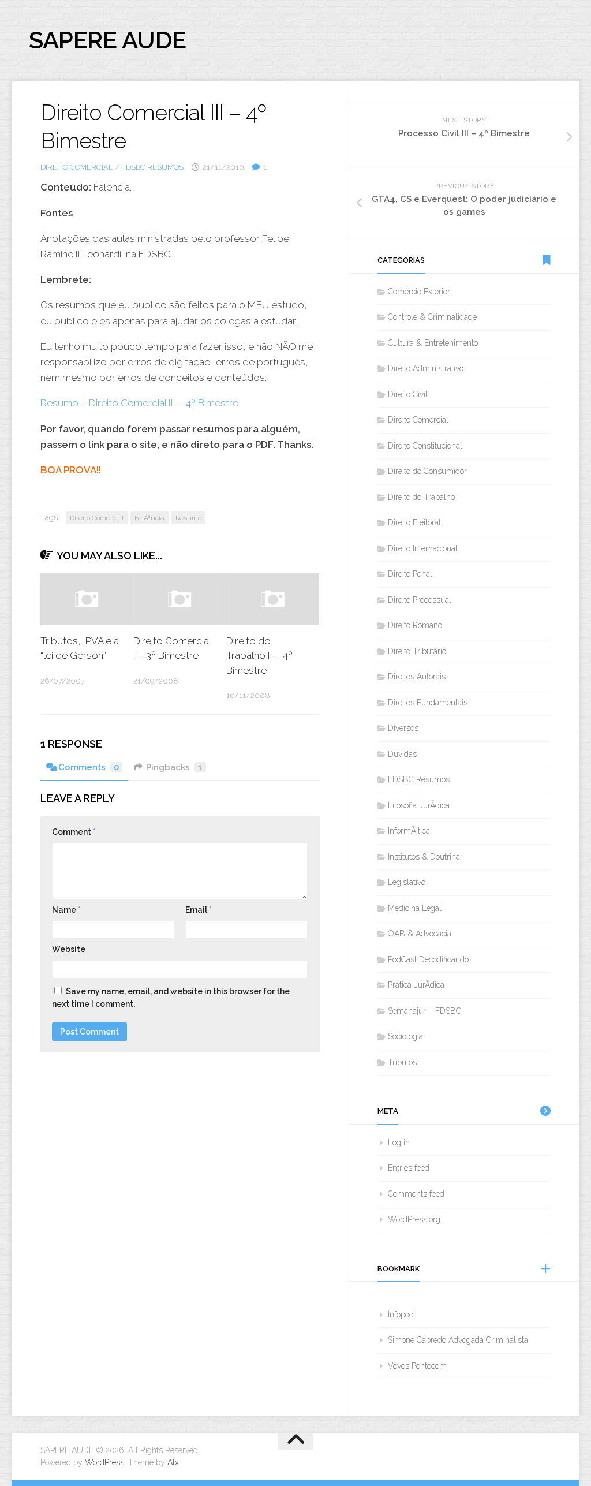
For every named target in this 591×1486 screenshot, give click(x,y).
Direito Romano (415, 625)
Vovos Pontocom (417, 1366)
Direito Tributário (417, 651)
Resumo (188, 518)
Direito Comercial (76, 167)
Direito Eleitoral (414, 522)
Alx (173, 1462)
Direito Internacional (423, 548)
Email (198, 909)
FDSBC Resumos (152, 167)
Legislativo (406, 882)
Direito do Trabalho (421, 497)
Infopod (401, 1314)
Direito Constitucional (425, 445)
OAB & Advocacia (419, 933)
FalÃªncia (149, 518)
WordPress (104, 1462)
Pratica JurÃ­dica (416, 985)
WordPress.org (414, 1219)
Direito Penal (410, 573)
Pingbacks (174, 767)
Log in (399, 1142)
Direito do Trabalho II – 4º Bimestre (259, 655)
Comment (74, 832)
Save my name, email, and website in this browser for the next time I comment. (171, 998)
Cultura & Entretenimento (433, 343)
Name (66, 909)
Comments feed (416, 1193)
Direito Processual (419, 599)
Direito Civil (408, 394)
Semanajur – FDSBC (424, 1010)
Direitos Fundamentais (427, 702)
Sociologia (405, 1036)
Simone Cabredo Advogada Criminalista (458, 1340)
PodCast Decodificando (428, 959)
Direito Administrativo (425, 368)
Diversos (403, 728)
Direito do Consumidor (427, 471)
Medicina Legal (415, 908)
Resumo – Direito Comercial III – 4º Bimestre (139, 403)
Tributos (402, 1062)
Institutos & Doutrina (424, 856)
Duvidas (402, 754)
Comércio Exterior (419, 291)
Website (68, 949)
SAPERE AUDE (107, 40)
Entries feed (408, 1168)
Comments (88, 767)
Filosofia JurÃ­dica (419, 805)
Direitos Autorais (417, 676)
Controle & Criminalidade (432, 317)
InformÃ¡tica (409, 830)
